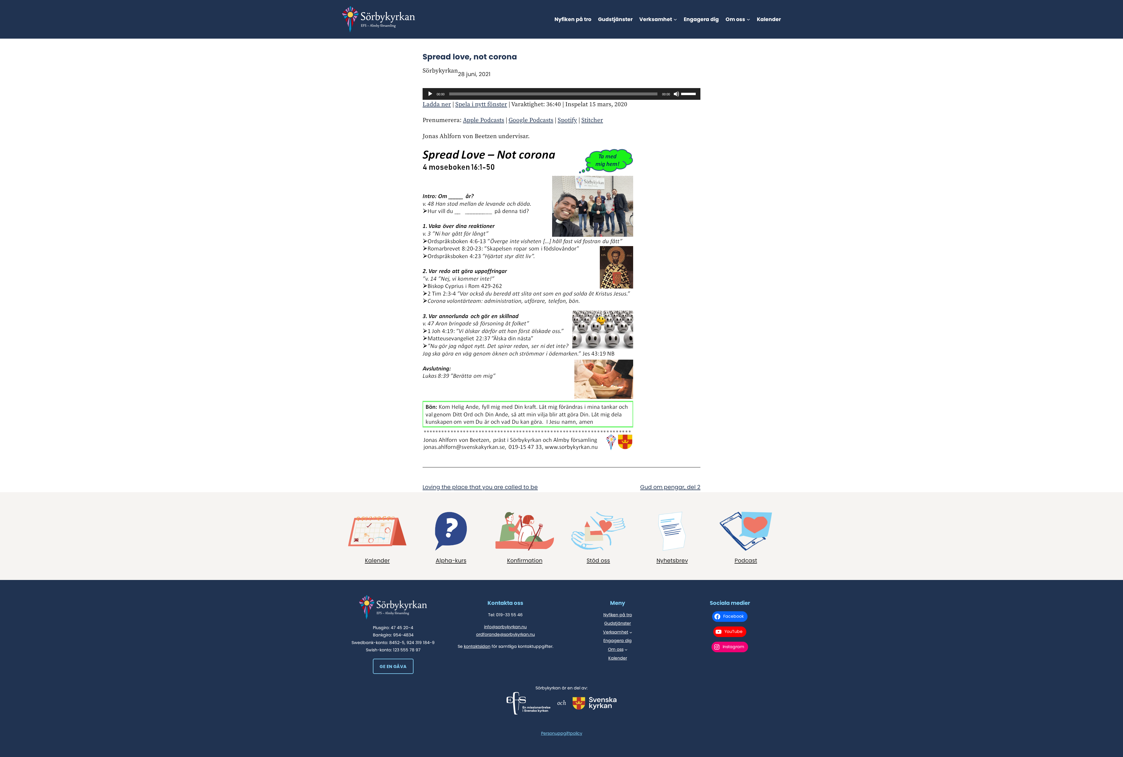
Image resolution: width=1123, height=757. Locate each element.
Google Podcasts (531, 120)
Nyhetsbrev (672, 560)
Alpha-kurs (451, 560)
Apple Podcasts (483, 120)
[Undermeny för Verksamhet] (675, 19)
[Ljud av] (676, 94)
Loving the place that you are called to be (480, 487)
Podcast (746, 560)
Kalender (377, 560)
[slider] (689, 93)
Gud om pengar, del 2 (670, 487)
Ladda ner (437, 104)
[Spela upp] (430, 94)
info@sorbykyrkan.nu (505, 626)
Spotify (567, 120)
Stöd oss (598, 560)
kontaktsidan (477, 646)
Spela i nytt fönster (481, 104)
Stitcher (592, 120)
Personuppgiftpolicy (561, 733)
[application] (561, 94)
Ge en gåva (393, 666)
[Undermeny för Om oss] (748, 19)
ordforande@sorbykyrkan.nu (505, 634)
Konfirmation (524, 560)
